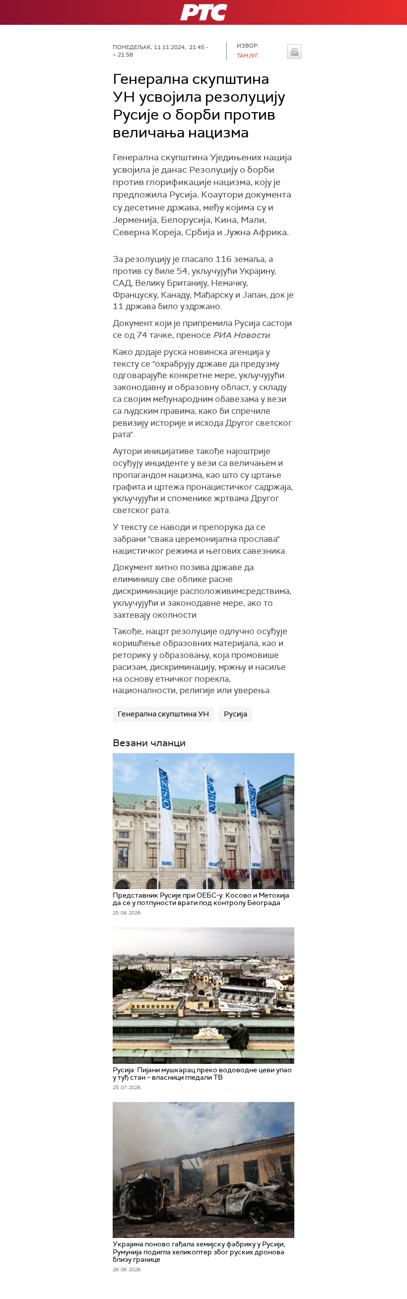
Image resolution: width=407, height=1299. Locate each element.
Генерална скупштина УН (163, 714)
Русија (235, 714)
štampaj (294, 51)
